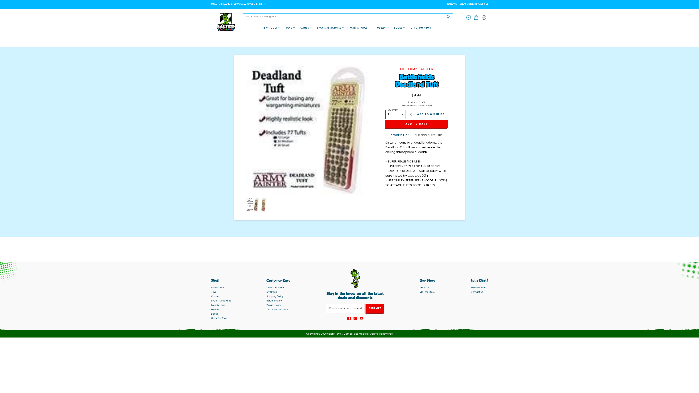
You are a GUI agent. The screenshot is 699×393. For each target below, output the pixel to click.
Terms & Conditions (277, 309)
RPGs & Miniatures (329, 27)
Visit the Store (427, 291)
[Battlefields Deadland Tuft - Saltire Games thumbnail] (253, 205)
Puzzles (381, 27)
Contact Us (477, 291)
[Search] (448, 16)
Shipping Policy (274, 296)
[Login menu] (484, 17)
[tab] (400, 135)
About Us (425, 287)
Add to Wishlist (431, 114)
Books (398, 27)
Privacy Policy (273, 305)
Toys (289, 27)
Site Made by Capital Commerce (373, 334)
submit (375, 308)
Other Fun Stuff (421, 27)
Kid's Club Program (473, 4)
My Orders (271, 291)
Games (304, 27)
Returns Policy (274, 300)
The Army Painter (416, 69)
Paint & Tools (359, 27)
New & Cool (270, 27)
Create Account (275, 287)
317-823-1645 (478, 287)
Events (452, 4)
